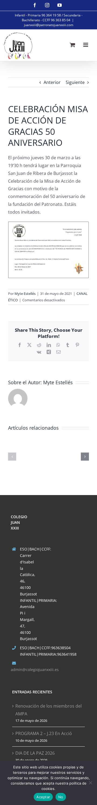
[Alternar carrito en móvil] (72, 45)
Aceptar (43, 797)
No (60, 797)
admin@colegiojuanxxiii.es (35, 669)
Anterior (52, 82)
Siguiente (75, 82)
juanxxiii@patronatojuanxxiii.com (48, 25)
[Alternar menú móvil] (86, 45)
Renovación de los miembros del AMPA (48, 710)
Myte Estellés (25, 293)
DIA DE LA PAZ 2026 (35, 753)
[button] (12, 457)
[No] (90, 782)
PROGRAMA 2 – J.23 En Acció (43, 733)
